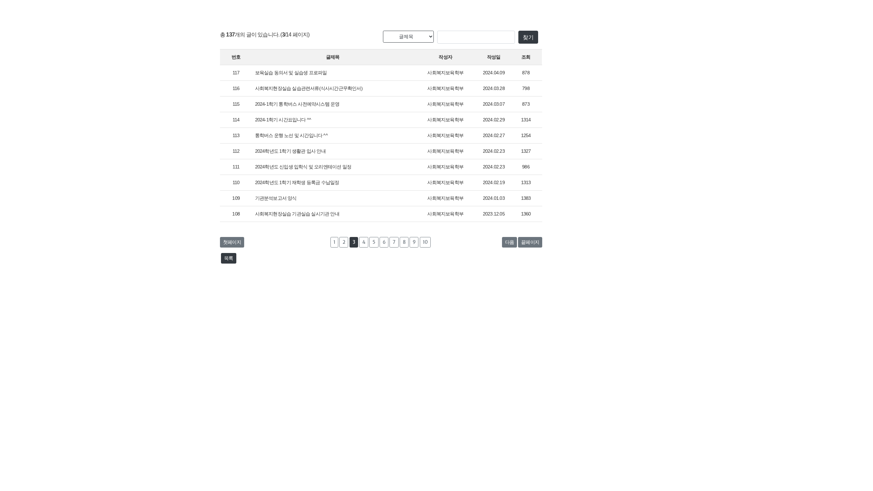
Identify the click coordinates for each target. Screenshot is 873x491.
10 (425, 242)
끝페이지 (530, 242)
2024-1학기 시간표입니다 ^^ (283, 119)
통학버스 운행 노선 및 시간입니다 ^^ (291, 135)
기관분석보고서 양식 (276, 198)
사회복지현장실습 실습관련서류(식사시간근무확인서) (308, 88)
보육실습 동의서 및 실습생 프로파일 (291, 72)
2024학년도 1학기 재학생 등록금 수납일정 (297, 182)
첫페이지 (232, 242)
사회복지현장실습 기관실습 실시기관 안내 (297, 214)
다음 (509, 242)
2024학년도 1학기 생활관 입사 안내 (290, 151)
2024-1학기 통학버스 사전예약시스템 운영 (297, 104)
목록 (228, 258)
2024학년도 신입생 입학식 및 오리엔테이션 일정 (303, 166)
